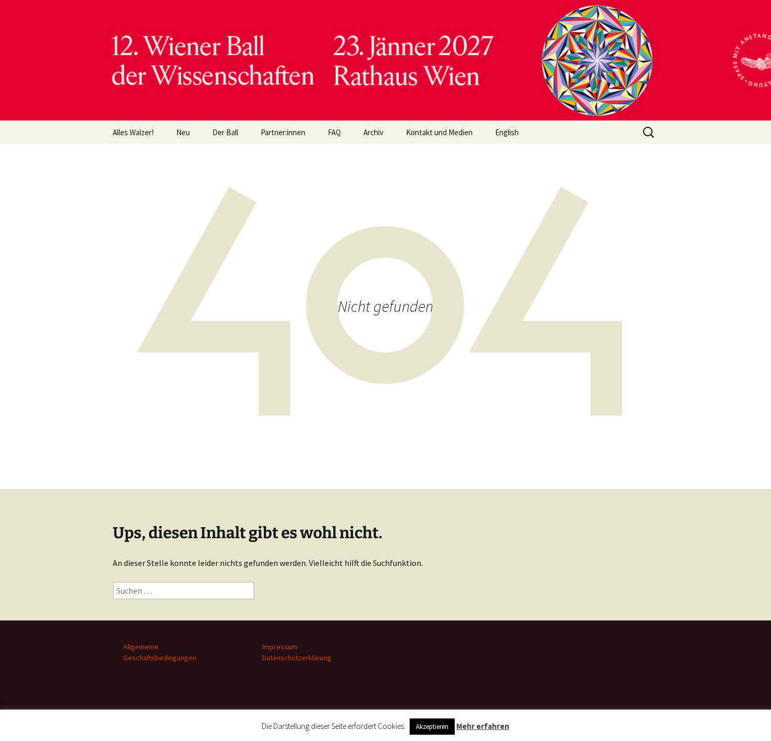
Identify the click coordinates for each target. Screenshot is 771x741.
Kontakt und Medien (439, 132)
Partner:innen (283, 132)
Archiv (373, 132)
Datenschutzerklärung (296, 657)
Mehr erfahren (482, 726)
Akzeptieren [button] (432, 726)
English (507, 132)
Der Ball (225, 132)
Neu (183, 132)
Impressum (279, 646)
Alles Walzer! (133, 132)
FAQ (334, 132)
